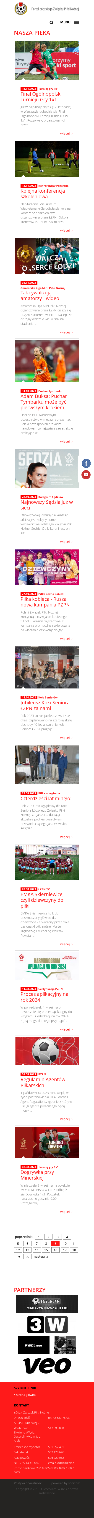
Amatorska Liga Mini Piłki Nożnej (43, 288)
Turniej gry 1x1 (48, 89)
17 (65, 1250)
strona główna (26, 1395)
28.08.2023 (29, 889)
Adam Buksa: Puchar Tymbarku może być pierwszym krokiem (44, 402)
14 (37, 1250)
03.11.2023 (29, 283)
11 (74, 1243)
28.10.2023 (29, 497)
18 (74, 1250)
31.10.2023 (29, 391)
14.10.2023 (29, 697)
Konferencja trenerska (53, 186)
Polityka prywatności (28, 1483)
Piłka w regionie (49, 793)
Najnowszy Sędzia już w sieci (47, 505)
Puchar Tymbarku (50, 391)
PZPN (42, 1074)
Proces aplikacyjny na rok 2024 (44, 997)
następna (41, 1256)
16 (55, 1250)
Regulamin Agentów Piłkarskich (43, 1082)
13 (27, 1250)
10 (65, 1243)
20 (27, 1257)
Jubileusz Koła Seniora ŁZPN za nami (45, 705)
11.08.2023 (29, 989)
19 (18, 1257)
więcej (65, 133)
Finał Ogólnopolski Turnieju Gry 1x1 (41, 97)
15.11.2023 (29, 89)
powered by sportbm (65, 1483)
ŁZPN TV (44, 889)
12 (18, 1250)
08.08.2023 (29, 1074)
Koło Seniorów (47, 697)
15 (46, 1250)
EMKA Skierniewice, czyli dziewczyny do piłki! (42, 900)
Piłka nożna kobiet (50, 594)
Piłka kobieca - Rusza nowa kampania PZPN (45, 602)
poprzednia (24, 1237)
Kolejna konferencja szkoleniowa (43, 194)
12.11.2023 (29, 186)
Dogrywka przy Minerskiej (37, 1175)
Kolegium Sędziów (50, 497)
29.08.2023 (29, 793)
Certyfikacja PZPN (50, 989)
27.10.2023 (29, 594)
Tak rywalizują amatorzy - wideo (40, 295)
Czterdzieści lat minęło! (46, 798)
